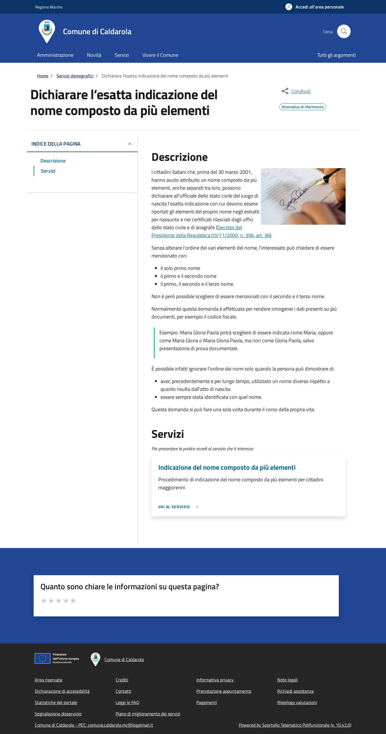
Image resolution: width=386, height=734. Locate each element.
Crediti (122, 679)
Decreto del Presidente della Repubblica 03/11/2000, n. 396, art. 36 (210, 231)
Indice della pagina (56, 144)
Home (42, 75)
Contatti (123, 691)
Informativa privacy (215, 679)
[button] (315, 7)
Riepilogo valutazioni (297, 702)
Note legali (287, 679)
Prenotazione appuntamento (223, 691)
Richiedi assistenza (295, 691)
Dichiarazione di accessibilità (62, 691)
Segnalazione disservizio (58, 713)
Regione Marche (48, 7)
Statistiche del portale (56, 702)
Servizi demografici (75, 75)
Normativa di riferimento (303, 106)
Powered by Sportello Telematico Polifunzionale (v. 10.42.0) (295, 725)
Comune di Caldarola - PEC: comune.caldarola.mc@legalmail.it (94, 725)
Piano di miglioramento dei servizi (148, 713)
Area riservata (48, 679)
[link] (179, 507)
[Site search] (344, 31)
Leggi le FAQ (127, 702)
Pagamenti (206, 702)
